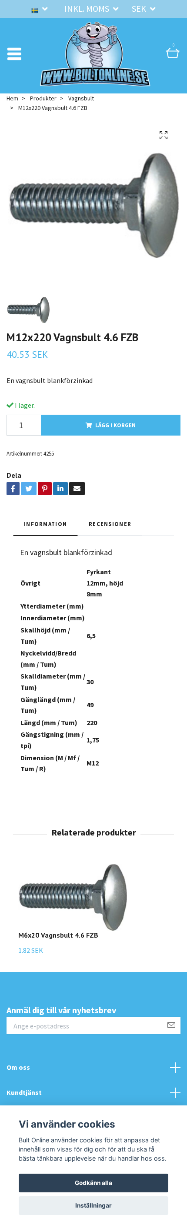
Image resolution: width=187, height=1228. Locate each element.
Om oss (18, 1067)
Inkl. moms (87, 8)
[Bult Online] (95, 54)
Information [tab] (45, 523)
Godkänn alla (93, 1182)
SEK (140, 8)
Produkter (43, 98)
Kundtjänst (24, 1092)
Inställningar (93, 1205)
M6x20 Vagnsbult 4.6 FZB (58, 935)
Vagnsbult (81, 98)
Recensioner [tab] (110, 523)
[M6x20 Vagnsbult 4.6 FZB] (72, 897)
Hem (12, 98)
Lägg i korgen (115, 425)
